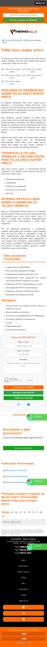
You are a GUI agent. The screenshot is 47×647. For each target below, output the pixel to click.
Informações (23, 589)
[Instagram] (23, 613)
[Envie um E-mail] (23, 607)
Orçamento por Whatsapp (23, 393)
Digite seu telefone (23, 351)
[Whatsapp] (18, 404)
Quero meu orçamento (23, 448)
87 (24, 547)
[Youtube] (23, 619)
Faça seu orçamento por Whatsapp (23, 20)
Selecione (6, 512)
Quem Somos (23, 566)
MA (25, 512)
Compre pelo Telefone (23, 398)
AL (12, 512)
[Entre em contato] (28, 404)
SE (3, 517)
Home (23, 560)
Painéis (23, 578)
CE (21, 512)
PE (33, 512)
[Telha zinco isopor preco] (12, 70)
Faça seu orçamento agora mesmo (23, 15)
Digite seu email (23, 342)
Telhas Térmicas (23, 572)
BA (16, 512)
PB (29, 512)
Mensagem (23, 359)
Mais (23, 583)
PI (37, 512)
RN (41, 512)
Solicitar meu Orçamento (23, 387)
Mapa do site (23, 601)
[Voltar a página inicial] (23, 30)
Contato (23, 595)
